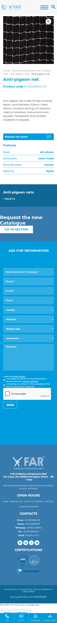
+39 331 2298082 (34, 528)
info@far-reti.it (32, 535)
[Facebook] (20, 542)
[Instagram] (31, 542)
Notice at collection (16, 612)
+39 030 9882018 (32, 520)
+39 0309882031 (32, 524)
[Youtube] (37, 542)
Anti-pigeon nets (19, 73)
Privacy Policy (19, 376)
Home (6, 70)
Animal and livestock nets (27, 70)
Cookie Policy (25, 589)
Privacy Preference (43, 589)
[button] (48, 21)
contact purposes (30, 381)
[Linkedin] (25, 542)
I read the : (14, 376)
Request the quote (16, 136)
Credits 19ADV (28, 591)
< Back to (9, 198)
